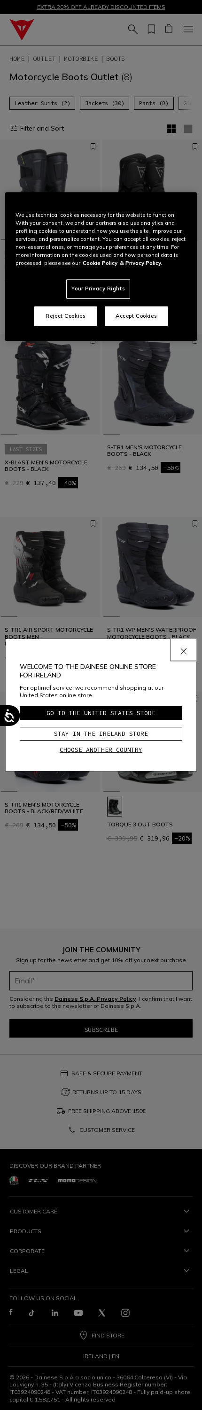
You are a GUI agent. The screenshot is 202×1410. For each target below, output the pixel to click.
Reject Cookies (65, 316)
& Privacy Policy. (141, 263)
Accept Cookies (136, 316)
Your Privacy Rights (98, 288)
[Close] (183, 649)
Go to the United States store (101, 713)
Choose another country (101, 750)
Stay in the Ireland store (101, 734)
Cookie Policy (100, 263)
